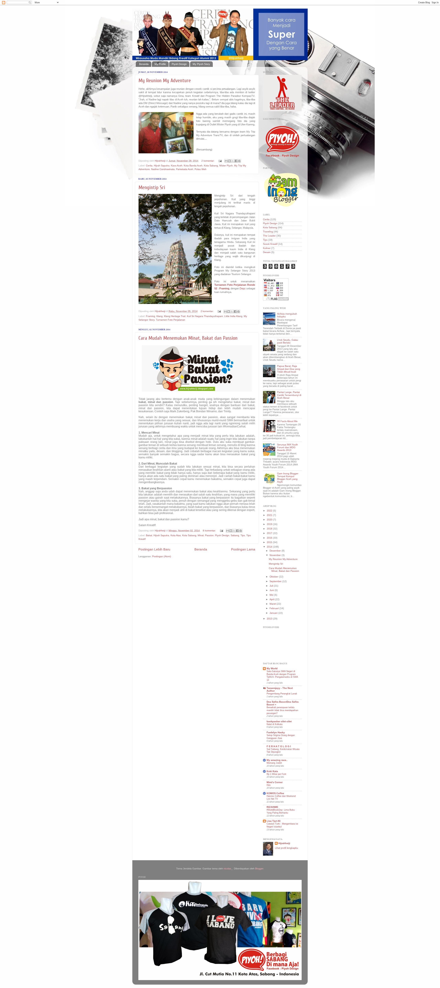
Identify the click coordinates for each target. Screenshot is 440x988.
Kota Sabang (211, 165)
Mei (272, 595)
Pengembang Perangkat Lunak (282, 693)
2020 (270, 519)
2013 (270, 618)
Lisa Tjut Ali (273, 821)
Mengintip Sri (152, 187)
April (272, 599)
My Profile (160, 64)
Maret (273, 604)
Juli (272, 586)
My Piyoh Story (201, 64)
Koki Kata (272, 771)
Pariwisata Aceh (184, 169)
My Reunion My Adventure (165, 81)
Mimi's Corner (275, 782)
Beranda (143, 64)
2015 (270, 542)
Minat (201, 535)
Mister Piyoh (226, 165)
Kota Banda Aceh (193, 165)
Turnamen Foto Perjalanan (170, 320)
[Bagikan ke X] (232, 161)
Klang (159, 316)
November (276, 555)
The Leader (269, 235)
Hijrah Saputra (161, 165)
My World (272, 668)
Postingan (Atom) (161, 556)
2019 (270, 524)
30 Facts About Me (287, 421)
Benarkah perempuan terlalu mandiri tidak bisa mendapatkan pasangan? (282, 710)
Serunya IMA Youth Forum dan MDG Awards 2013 (287, 447)
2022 (270, 510)
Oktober (274, 576)
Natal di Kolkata (274, 724)
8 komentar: (210, 530)
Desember (276, 550)
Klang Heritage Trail (174, 316)
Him (269, 785)
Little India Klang (233, 316)
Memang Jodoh (274, 763)
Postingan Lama (243, 549)
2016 (270, 538)
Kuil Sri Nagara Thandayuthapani (205, 316)
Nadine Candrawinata (163, 169)
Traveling (268, 231)
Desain (267, 252)
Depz (243, 288)
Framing (150, 316)
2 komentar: (208, 161)
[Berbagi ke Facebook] (236, 161)
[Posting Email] (219, 161)
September (276, 581)
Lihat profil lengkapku (286, 848)
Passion (209, 535)
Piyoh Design (179, 64)
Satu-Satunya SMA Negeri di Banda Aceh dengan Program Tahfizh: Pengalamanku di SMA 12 (282, 675)
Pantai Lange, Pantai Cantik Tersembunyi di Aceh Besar (289, 395)
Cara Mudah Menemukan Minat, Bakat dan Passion (188, 338)
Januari (274, 613)
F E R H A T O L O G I (279, 746)
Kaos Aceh (176, 165)
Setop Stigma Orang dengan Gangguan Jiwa (281, 736)
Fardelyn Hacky (276, 732)
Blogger (259, 868)
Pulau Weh (200, 169)
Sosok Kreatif (270, 244)
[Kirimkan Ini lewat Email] (226, 161)
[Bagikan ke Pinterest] (239, 161)
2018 (270, 528)
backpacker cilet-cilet (279, 721)
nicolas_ (228, 868)
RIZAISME (272, 807)
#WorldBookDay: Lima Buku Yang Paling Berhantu (281, 811)
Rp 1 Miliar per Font (276, 774)
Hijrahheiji (284, 843)
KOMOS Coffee (275, 793)
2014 (270, 546)
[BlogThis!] (229, 161)
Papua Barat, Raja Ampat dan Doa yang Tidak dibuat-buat (288, 369)
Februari (274, 608)
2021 (270, 515)
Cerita (149, 165)
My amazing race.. (277, 760)
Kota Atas (175, 535)
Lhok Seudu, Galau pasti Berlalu (287, 341)
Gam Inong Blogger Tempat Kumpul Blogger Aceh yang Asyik (287, 477)
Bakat (149, 535)
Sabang (235, 535)
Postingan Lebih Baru (154, 549)
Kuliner (267, 248)
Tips (242, 535)
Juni (272, 590)
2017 (270, 533)
